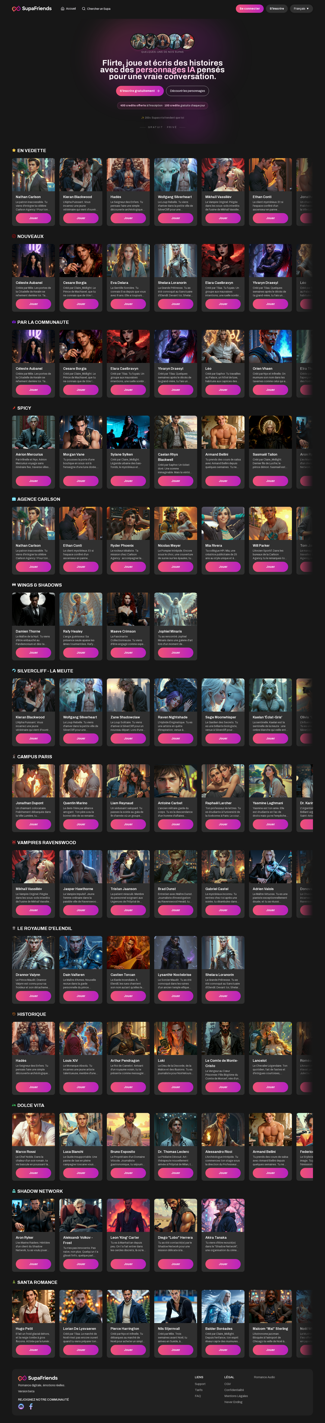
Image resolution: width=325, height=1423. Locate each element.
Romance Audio (264, 1377)
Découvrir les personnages (187, 90)
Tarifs (199, 1390)
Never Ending (233, 1402)
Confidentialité (234, 1390)
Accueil (71, 8)
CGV (227, 1384)
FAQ (198, 1396)
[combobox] (301, 9)
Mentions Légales (236, 1396)
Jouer (33, 218)
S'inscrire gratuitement (137, 90)
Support (200, 1384)
